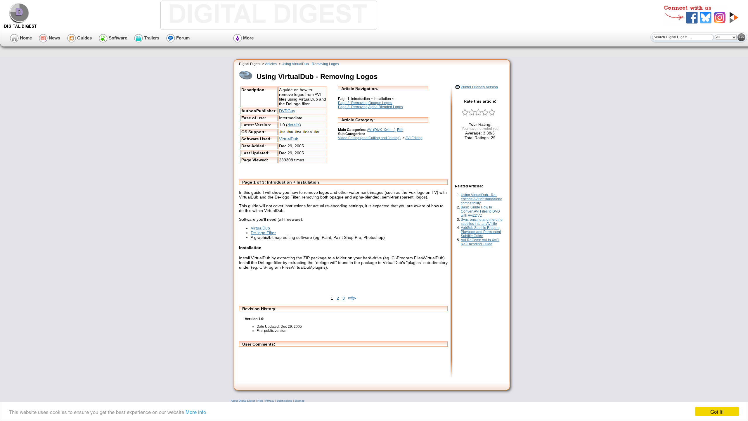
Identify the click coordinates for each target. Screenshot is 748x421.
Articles (271, 64)
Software (117, 37)
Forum (182, 37)
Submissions (284, 400)
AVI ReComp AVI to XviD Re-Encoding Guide (480, 242)
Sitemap (299, 400)
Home (25, 37)
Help (260, 400)
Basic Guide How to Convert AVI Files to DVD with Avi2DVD (480, 211)
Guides (84, 37)
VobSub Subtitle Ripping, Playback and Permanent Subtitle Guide (481, 232)
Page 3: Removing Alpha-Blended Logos (370, 107)
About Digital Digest (243, 400)
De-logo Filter (263, 232)
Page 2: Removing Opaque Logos (365, 103)
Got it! (717, 411)
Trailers (151, 37)
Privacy (269, 400)
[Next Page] (352, 298)
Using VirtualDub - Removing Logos (310, 64)
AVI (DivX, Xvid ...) (381, 130)
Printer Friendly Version (479, 87)
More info (196, 411)
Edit (400, 130)
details (293, 124)
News (54, 37)
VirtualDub (288, 139)
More (248, 37)
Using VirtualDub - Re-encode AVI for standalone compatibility (481, 199)
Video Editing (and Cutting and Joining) (369, 138)
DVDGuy (287, 110)
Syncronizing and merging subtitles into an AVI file (482, 222)
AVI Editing (414, 138)
